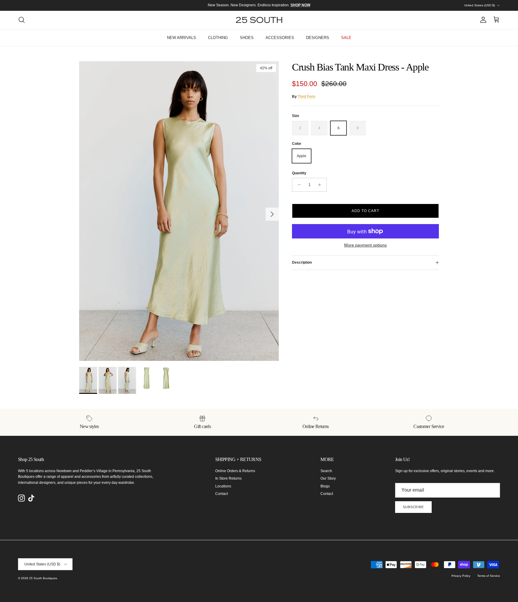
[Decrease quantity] (297, 184)
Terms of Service (488, 575)
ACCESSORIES (280, 37)
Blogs (325, 486)
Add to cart (365, 211)
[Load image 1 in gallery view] (179, 211)
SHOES (247, 37)
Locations (223, 486)
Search (326, 471)
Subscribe (413, 507)
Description (302, 262)
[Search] (21, 19)
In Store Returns (228, 478)
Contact (221, 494)
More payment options (365, 245)
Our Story (328, 478)
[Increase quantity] (321, 184)
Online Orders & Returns (235, 471)
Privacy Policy (460, 575)
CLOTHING (218, 37)
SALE (346, 37)
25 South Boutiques (43, 578)
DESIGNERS (317, 37)
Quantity (299, 173)
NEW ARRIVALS (181, 37)
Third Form (306, 96)
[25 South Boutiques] (259, 20)
